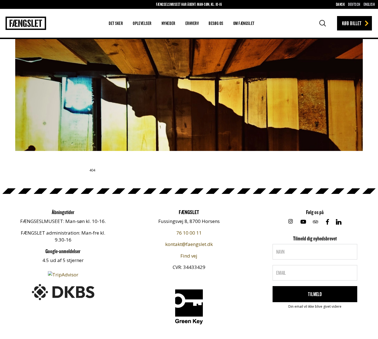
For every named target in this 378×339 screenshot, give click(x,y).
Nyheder (168, 23)
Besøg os (216, 23)
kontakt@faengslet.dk (189, 244)
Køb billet (352, 23)
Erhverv (192, 23)
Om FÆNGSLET (244, 23)
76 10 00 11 (189, 233)
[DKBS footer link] (63, 291)
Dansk (340, 4)
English (369, 4)
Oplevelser (142, 23)
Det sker (116, 23)
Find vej (188, 256)
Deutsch (354, 4)
